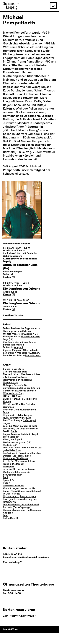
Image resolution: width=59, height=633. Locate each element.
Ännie (14, 431)
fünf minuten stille (17, 371)
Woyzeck (18, 347)
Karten (7, 277)
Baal (5, 477)
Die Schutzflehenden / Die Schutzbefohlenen (16, 473)
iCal (13, 277)
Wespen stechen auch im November (22, 510)
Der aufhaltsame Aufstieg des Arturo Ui (22, 386)
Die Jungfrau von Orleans (17, 331)
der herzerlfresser (26, 469)
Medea (35, 350)
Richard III (18, 344)
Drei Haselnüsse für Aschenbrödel (21, 504)
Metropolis (8, 466)
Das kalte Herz (33, 355)
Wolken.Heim (10, 445)
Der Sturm (18, 369)
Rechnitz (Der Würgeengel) (17, 507)
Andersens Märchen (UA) (17, 381)
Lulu (5, 515)
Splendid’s (8, 480)
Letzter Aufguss (24, 415)
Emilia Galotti (10, 518)
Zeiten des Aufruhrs (13, 485)
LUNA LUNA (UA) (12, 396)
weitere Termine (14, 315)
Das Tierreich (13, 493)
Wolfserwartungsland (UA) (17, 442)
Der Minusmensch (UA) (23, 461)
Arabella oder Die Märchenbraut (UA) (19, 392)
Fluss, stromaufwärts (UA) (17, 417)
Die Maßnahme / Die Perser (17, 457)
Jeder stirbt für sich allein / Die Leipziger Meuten (20, 427)
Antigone (8, 512)
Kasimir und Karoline (30, 453)
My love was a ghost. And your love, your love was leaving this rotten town (19, 499)
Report (6, 483)
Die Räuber (18, 464)
